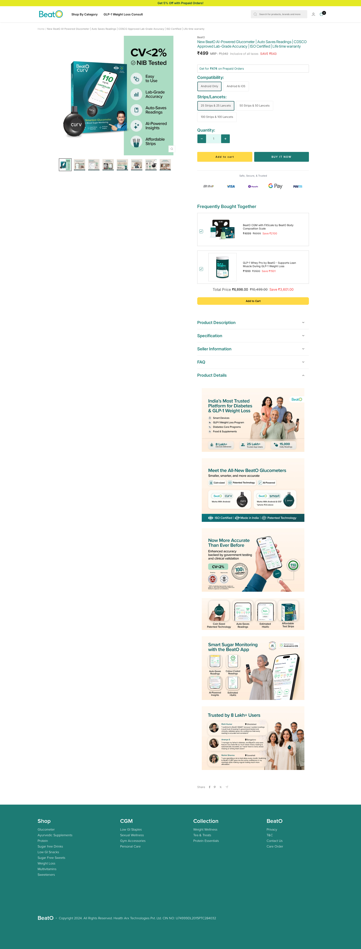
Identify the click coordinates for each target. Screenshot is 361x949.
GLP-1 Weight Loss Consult (123, 14)
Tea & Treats (202, 835)
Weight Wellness (205, 829)
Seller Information (214, 348)
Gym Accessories (133, 840)
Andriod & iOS (236, 86)
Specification (209, 335)
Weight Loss (46, 863)
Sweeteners (46, 874)
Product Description (216, 322)
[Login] (313, 14)
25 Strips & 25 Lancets (216, 105)
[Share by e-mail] (227, 787)
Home (41, 28)
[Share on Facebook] (209, 787)
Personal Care (130, 846)
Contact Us (275, 840)
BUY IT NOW (281, 156)
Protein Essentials (206, 840)
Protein (43, 840)
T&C (270, 835)
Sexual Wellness (132, 835)
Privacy (272, 829)
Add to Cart (253, 301)
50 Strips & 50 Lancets (255, 105)
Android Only (209, 86)
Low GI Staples (131, 829)
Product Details (212, 375)
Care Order (275, 846)
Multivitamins (47, 868)
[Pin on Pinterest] (215, 787)
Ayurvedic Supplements (55, 835)
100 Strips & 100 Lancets (217, 117)
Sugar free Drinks (50, 846)
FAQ (201, 362)
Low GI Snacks (48, 852)
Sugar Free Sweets (51, 857)
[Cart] (321, 14)
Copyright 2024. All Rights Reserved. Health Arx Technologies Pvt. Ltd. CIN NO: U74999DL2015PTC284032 (137, 918)
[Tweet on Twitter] (220, 787)
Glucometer (46, 829)
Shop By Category (84, 14)
